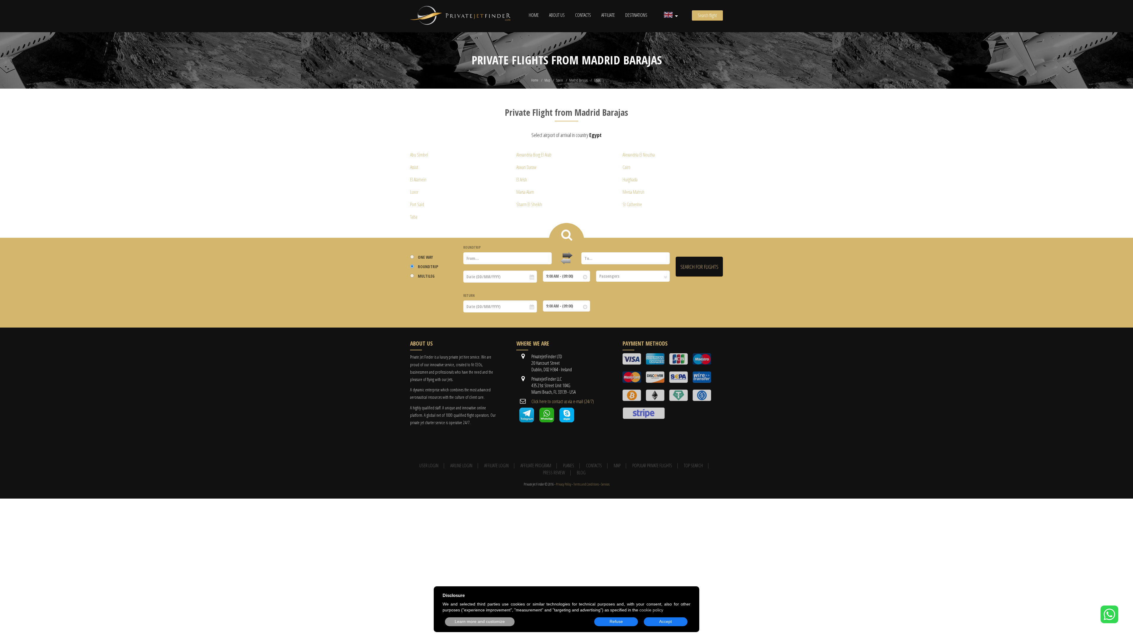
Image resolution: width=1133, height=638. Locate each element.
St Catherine (632, 204)
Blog (581, 472)
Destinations (636, 15)
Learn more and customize (480, 621)
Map (547, 80)
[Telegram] (526, 420)
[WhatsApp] (1109, 621)
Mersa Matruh (633, 192)
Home (534, 15)
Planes (568, 465)
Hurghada (630, 179)
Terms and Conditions (586, 484)
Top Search (693, 465)
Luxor (414, 192)
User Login (428, 465)
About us (557, 15)
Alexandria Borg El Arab (533, 155)
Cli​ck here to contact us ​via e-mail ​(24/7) (562, 401)
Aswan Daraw (526, 167)
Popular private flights (652, 465)
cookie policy (651, 610)
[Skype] (566, 420)
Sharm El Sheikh (529, 204)
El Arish (521, 179)
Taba (413, 217)
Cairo (627, 167)
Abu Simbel (419, 155)
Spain (559, 80)
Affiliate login (496, 465)
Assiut (414, 167)
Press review (554, 472)
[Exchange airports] (566, 258)
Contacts (583, 15)
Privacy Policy (563, 484)
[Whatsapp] (546, 420)
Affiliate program (535, 465)
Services (605, 484)
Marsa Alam (525, 192)
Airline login (461, 465)
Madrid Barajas (578, 80)
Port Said (417, 204)
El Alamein (418, 179)
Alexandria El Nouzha (639, 155)
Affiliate (608, 15)
